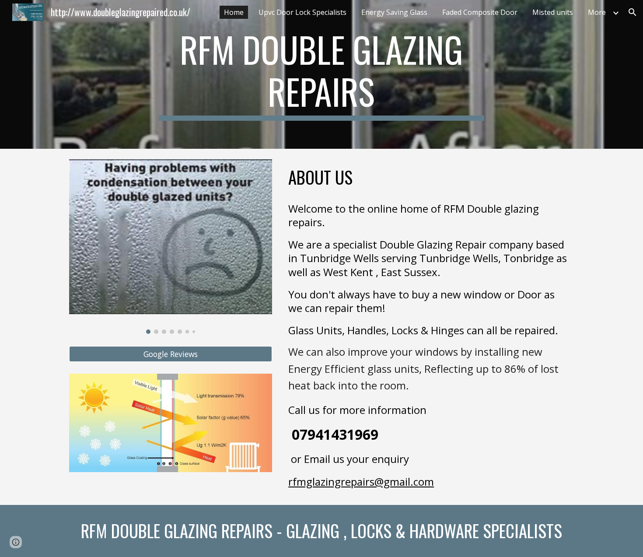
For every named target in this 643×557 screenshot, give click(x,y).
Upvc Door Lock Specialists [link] (302, 12)
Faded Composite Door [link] (479, 12)
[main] (321, 74)
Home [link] (234, 12)
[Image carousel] (170, 246)
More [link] (597, 12)
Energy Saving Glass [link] (394, 12)
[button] (632, 12)
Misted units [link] (552, 12)
